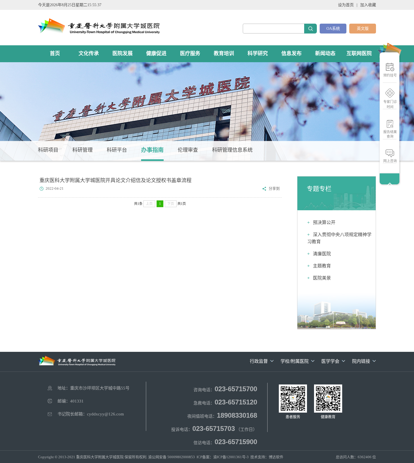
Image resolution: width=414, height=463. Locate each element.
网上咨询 (390, 161)
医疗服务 (190, 53)
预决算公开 (324, 222)
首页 (55, 53)
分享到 (274, 188)
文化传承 (89, 53)
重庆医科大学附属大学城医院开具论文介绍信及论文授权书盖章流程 (115, 180)
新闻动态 (325, 53)
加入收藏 (368, 5)
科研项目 (48, 150)
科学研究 (258, 53)
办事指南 (152, 150)
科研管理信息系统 (232, 150)
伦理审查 (188, 150)
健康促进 (156, 53)
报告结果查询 (390, 134)
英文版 (363, 28)
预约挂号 (390, 75)
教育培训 (224, 53)
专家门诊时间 (390, 104)
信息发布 (291, 53)
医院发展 (122, 53)
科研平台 (117, 150)
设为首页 (346, 5)
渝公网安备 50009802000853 (171, 457)
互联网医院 (359, 53)
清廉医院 (322, 253)
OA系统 (333, 28)
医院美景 (322, 278)
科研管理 (82, 150)
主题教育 (322, 265)
